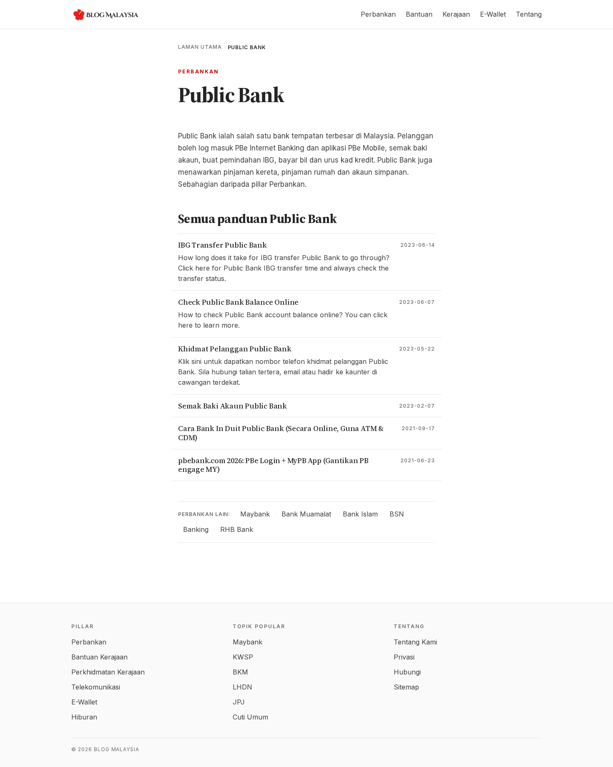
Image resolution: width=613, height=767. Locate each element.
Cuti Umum (250, 717)
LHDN (242, 687)
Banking (196, 529)
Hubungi (407, 672)
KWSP (243, 657)
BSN (396, 514)
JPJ (239, 702)
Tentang (529, 14)
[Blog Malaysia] (104, 14)
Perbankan (378, 14)
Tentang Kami (415, 642)
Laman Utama (200, 47)
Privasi (404, 657)
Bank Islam (360, 514)
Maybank (255, 514)
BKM (240, 672)
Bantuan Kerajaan (99, 657)
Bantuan (419, 14)
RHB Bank (236, 529)
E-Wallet (493, 14)
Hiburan (84, 717)
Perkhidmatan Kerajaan (108, 672)
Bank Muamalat (306, 514)
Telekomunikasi (95, 687)
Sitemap (406, 687)
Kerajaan (456, 14)
